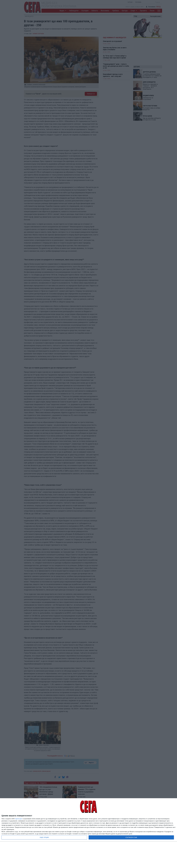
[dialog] (88, 820)
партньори (18, 818)
